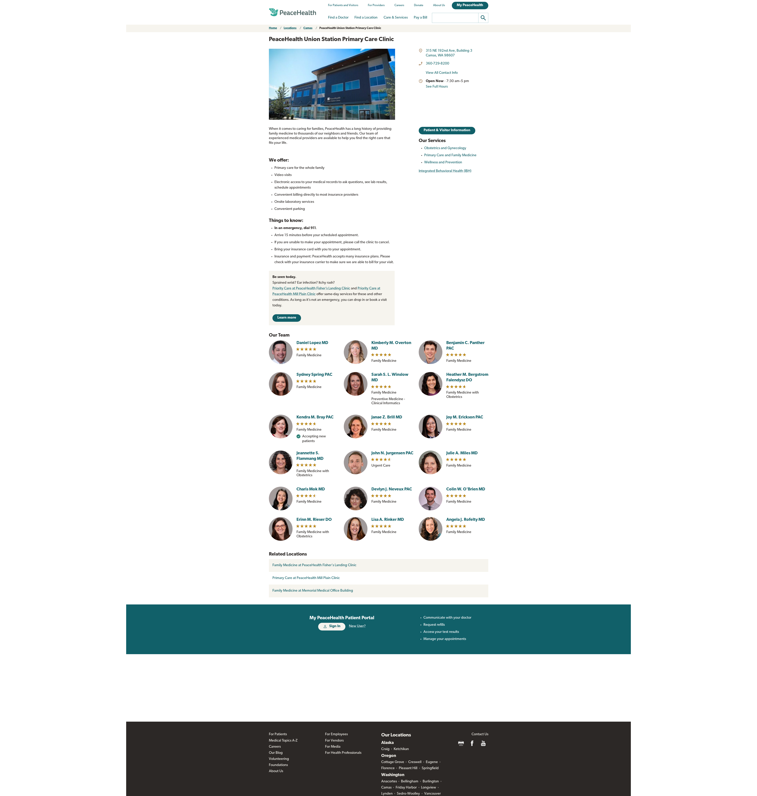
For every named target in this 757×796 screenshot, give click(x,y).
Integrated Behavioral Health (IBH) (445, 171)
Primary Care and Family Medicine (450, 155)
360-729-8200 (437, 63)
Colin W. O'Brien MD (465, 489)
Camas (307, 28)
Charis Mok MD (310, 489)
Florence (388, 768)
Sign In (334, 626)
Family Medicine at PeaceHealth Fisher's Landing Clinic (314, 565)
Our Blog (276, 753)
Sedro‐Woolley (408, 794)
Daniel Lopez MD (312, 343)
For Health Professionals (343, 753)
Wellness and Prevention (443, 162)
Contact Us (480, 734)
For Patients (278, 734)
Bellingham (409, 781)
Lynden (387, 794)
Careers (399, 5)
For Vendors (334, 741)
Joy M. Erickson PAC (464, 417)
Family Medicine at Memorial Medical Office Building (312, 591)
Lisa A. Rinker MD (387, 520)
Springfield (430, 768)
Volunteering (279, 759)
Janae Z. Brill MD (386, 417)
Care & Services (396, 18)
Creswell (414, 762)
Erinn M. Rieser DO (314, 520)
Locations (290, 28)
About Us (439, 5)
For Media (332, 747)
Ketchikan (401, 749)
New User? (357, 626)
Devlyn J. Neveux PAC (391, 489)
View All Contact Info (442, 73)
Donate (418, 5)
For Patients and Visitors (343, 5)
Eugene (432, 762)
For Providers (376, 5)
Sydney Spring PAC (314, 375)
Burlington (431, 781)
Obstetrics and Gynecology (445, 148)
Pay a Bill (420, 18)
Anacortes (389, 781)
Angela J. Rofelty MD (465, 520)
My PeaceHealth (470, 5)
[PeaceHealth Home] (292, 12)
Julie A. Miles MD (462, 453)
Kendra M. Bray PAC (315, 417)
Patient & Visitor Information (447, 130)
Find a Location (366, 18)
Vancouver (432, 794)
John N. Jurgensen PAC (392, 453)
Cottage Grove (392, 762)
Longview (428, 787)
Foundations (278, 765)
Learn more (286, 318)
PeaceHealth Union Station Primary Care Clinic (350, 28)
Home (273, 28)
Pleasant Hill (408, 768)
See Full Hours (437, 87)
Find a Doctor (338, 18)
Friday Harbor (406, 787)
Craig (385, 749)
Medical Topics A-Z (283, 741)
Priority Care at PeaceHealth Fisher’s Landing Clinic (311, 288)
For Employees (336, 734)
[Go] (483, 18)
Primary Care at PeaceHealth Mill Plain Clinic (306, 578)
